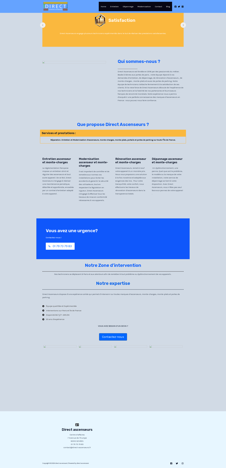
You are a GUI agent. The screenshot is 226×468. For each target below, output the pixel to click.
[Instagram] (183, 7)
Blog (168, 6)
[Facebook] (175, 7)
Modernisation (144, 6)
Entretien (114, 6)
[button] (113, 337)
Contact (158, 6)
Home (103, 6)
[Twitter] (179, 7)
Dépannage (128, 6)
